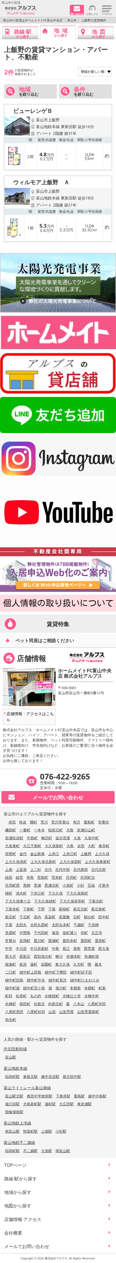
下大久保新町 (77, 893)
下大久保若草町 (72, 901)
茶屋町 (10, 932)
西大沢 (10, 956)
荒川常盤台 (60, 822)
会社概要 (13, 1233)
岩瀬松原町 (14, 837)
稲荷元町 (55, 830)
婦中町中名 (36, 980)
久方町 (78, 964)
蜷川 (59, 956)
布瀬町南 (91, 956)
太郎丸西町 (39, 924)
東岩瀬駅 (84, 1103)
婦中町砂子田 (81, 972)
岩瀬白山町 (86, 830)
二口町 (10, 972)
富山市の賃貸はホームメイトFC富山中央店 (33, 20)
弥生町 (10, 1019)
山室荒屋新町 (88, 1011)
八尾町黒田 (14, 1011)
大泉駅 (46, 1150)
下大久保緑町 (45, 901)
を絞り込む (29, 91)
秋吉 (22, 822)
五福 (91, 885)
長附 (77, 948)
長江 (66, 948)
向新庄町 (55, 1003)
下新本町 (12, 908)
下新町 (28, 908)
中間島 (24, 932)
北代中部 (62, 869)
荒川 (44, 822)
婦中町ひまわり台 (84, 980)
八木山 (78, 1003)
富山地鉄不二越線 (19, 1142)
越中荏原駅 (50, 1076)
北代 (48, 869)
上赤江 (53, 853)
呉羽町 (71, 877)
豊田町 (86, 940)
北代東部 (80, 869)
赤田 (12, 822)
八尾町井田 (97, 1003)
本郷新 (75, 987)
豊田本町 (70, 940)
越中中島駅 (97, 1096)
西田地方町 (43, 956)
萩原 (23, 964)
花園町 (46, 964)
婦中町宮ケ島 (34, 987)
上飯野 (86, 853)
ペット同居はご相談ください (44, 640)
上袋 (8, 869)
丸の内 (35, 995)
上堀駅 (46, 1131)
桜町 (8, 893)
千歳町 (78, 924)
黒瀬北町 (51, 885)
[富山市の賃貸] (35, 10)
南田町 (24, 1003)
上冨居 (21, 869)
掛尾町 (10, 853)
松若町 (21, 995)
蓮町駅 (50, 1103)
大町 (91, 845)
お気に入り (92, 13)
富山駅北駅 (14, 1096)
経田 (8, 877)
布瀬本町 (73, 956)
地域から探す (17, 1192)
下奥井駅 (63, 1096)
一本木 (39, 830)
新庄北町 (80, 908)
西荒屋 (89, 948)
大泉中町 (91, 837)
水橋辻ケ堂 (72, 995)
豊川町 (39, 940)
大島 (70, 845)
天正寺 (96, 932)
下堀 (51, 908)
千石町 (24, 916)
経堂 (19, 877)
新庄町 (10, 916)
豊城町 (53, 940)
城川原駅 (12, 1103)
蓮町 (33, 964)
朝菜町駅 (30, 1131)
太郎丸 (21, 924)
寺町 (84, 932)
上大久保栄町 (70, 861)
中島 (55, 948)
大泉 (77, 837)
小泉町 (68, 885)
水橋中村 (91, 995)
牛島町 (32, 837)
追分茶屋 (62, 837)
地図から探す (17, 1206)
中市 (8, 948)
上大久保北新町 (43, 861)
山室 (52, 1011)
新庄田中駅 (72, 1076)
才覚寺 (103, 885)
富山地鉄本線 (15, 1068)
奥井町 (104, 845)
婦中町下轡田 (56, 972)
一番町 (24, 830)
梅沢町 (46, 837)
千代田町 (41, 932)
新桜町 (64, 908)
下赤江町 (37, 893)
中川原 (21, 948)
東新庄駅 (30, 1076)
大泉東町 (12, 845)
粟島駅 (79, 1096)
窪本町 (57, 877)
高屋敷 (64, 916)
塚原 (55, 932)
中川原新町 (39, 948)
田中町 (103, 916)
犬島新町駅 (32, 1103)
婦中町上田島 (30, 972)
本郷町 (89, 987)
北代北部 (98, 869)
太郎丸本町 (61, 924)
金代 (23, 853)
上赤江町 (70, 853)
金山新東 (37, 853)
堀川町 (60, 987)
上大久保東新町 (97, 861)
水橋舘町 (51, 995)
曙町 (33, 822)
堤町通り (70, 932)
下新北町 (95, 901)
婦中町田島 (14, 980)
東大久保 (62, 964)
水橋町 (10, 1003)
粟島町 (89, 822)
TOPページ (15, 1165)
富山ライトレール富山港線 (27, 1087)
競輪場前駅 (14, 1111)
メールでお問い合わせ (26, 1246)
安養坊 (103, 822)
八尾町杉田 (36, 1011)
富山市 (72, 20)
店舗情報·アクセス (22, 1219)
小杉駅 (60, 1131)
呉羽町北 (87, 877)
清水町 (21, 893)
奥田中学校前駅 (39, 1096)
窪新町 (42, 877)
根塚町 (10, 964)
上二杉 (35, 869)
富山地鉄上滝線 (17, 1123)
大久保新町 (54, 845)
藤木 (98, 964)
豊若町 (100, 940)
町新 (102, 987)
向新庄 (39, 1003)
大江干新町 (32, 845)
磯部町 (10, 830)
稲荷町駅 (12, 1076)
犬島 (69, 830)
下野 (41, 908)
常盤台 (10, 940)
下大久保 (55, 893)
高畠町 (49, 916)
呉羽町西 (12, 885)
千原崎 (93, 924)
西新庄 (24, 956)
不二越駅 (30, 1150)
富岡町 (24, 940)
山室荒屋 (66, 1011)
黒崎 (26, 885)
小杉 (80, 885)
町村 (8, 995)
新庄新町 (98, 908)
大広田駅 (66, 1103)
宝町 (77, 916)
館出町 (89, 916)
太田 (80, 845)
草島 (30, 877)
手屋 (8, 924)
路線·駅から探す (20, 1179)
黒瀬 (37, 885)
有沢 (76, 822)
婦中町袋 (12, 987)
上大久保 (102, 853)
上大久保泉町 (16, 861)
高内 (37, 916)
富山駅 (10, 1057)
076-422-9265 (65, 776)
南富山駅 (12, 1131)
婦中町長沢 (57, 980)
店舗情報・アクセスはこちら (30, 716)
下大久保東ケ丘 (18, 901)
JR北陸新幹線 (15, 1048)
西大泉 (103, 948)
